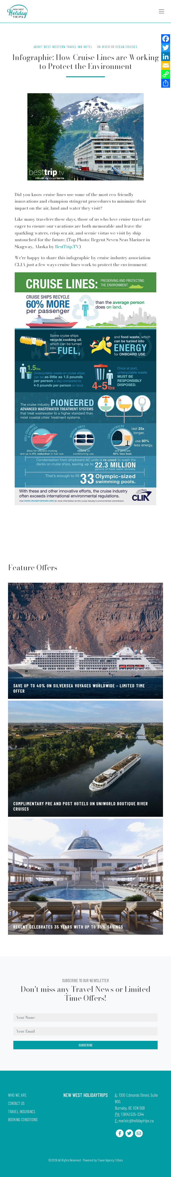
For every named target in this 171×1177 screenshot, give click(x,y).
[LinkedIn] (165, 56)
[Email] (165, 65)
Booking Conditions (23, 1119)
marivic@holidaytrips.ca (136, 1120)
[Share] (165, 83)
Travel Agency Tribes (110, 1160)
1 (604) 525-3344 (132, 1114)
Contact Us (16, 1103)
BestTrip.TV (67, 246)
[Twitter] (165, 47)
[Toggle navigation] (161, 11)
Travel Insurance (22, 1111)
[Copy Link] (165, 74)
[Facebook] (165, 38)
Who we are (17, 1095)
